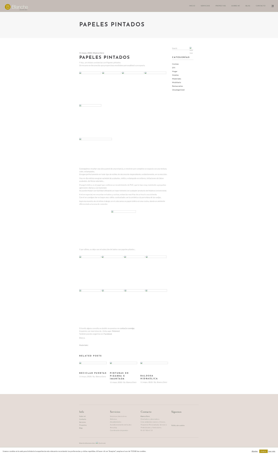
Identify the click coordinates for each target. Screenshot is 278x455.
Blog (80, 428)
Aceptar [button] (263, 451)
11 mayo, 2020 (85, 53)
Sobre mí (82, 416)
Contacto (82, 419)
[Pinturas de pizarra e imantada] (123, 366)
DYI (173, 68)
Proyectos (83, 425)
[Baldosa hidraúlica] (154, 367)
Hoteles (175, 75)
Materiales (83, 345)
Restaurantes (177, 86)
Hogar (174, 71)
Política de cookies (178, 425)
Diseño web (102, 443)
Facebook (108, 334)
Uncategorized (178, 90)
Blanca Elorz (98, 53)
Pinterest (116, 331)
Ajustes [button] (255, 451)
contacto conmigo (127, 328)
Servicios (82, 422)
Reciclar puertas (93, 373)
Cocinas (175, 64)
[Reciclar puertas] (93, 366)
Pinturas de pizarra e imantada (119, 376)
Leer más (271, 451)
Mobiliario (176, 82)
